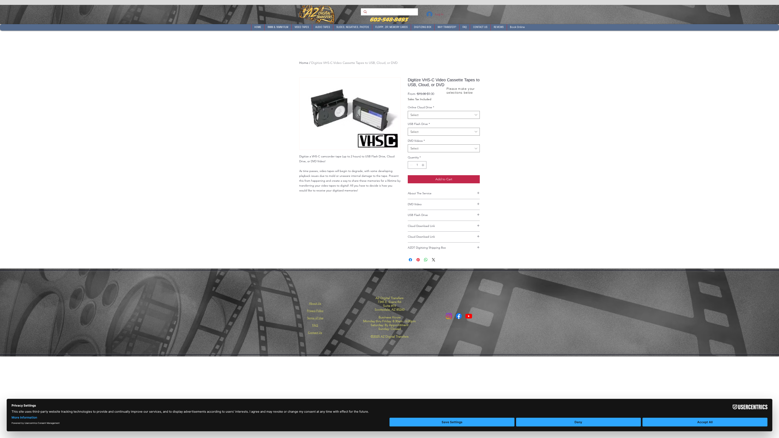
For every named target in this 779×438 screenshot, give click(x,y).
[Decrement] (410, 165)
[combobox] (444, 115)
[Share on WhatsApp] (425, 259)
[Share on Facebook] (410, 259)
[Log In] (429, 14)
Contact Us (315, 332)
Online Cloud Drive (421, 107)
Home (303, 63)
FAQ (315, 325)
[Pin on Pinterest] (418, 259)
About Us (315, 303)
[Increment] (423, 165)
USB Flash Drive (419, 124)
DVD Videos (416, 141)
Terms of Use (315, 318)
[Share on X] (433, 259)
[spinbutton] (417, 165)
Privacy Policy (315, 310)
